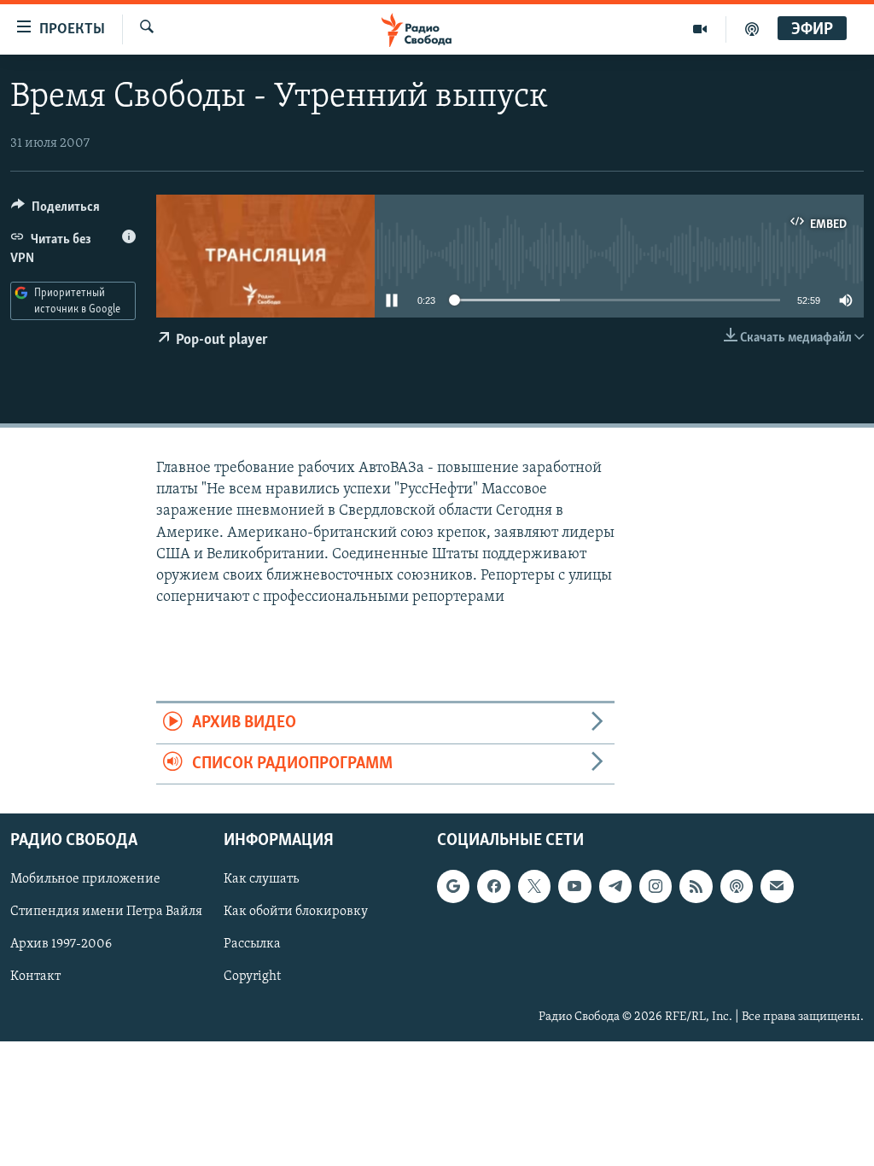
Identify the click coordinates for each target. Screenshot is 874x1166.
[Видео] (700, 29)
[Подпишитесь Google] (453, 886)
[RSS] (695, 886)
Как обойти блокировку (296, 911)
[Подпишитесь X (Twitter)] (534, 886)
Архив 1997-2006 (61, 944)
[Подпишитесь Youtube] (574, 886)
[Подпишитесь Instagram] (655, 886)
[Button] (55, 211)
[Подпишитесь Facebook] (493, 886)
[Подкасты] (736, 886)
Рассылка (252, 944)
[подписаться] (776, 886)
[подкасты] (752, 29)
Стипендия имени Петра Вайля (106, 911)
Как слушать (261, 879)
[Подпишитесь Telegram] (615, 886)
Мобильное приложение (85, 879)
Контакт (35, 977)
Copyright (252, 977)
